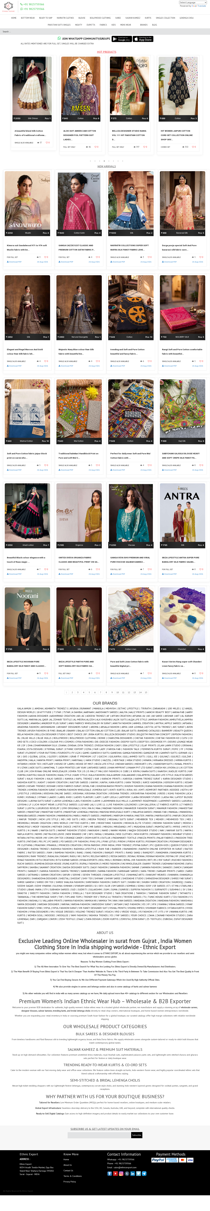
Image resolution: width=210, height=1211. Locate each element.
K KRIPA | (136, 771)
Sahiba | (35, 867)
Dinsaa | (73, 745)
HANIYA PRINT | (46, 760)
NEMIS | (39, 834)
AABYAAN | (90, 712)
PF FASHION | (82, 841)
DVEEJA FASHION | (105, 745)
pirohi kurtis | (136, 841)
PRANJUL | (53, 845)
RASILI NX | (76, 856)
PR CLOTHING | (26, 845)
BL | (19, 737)
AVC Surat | (180, 726)
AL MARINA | (32, 719)
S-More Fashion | (110, 863)
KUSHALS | (32, 797)
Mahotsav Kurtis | (53, 811)
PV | (152, 845)
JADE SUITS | (37, 767)
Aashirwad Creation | (63, 715)
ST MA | (176, 885)
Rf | (177, 856)
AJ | (145, 715)
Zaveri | (54, 919)
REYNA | (170, 856)
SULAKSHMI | (96, 889)
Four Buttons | (48, 752)
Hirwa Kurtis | (184, 760)
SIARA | (189, 882)
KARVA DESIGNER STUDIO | (178, 778)
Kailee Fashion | (48, 774)
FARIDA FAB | (115, 749)
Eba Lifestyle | (132, 745)
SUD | (74, 889)
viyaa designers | (40, 911)
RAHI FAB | (105, 848)
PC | (46, 841)
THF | (61, 896)
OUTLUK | (106, 837)
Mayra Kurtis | (164, 815)
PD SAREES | (67, 841)
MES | (189, 819)
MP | (87, 826)
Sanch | (179, 867)
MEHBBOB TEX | (146, 819)
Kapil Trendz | (85, 778)
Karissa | (129, 778)
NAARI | (36, 830)
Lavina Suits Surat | (41, 800)
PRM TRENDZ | (124, 845)
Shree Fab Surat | (182, 878)
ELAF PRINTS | (150, 745)
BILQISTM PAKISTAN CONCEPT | (154, 734)
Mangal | (174, 811)
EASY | (119, 745)
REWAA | (141, 856)
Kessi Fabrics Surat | (70, 786)
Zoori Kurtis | (111, 919)
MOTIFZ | (78, 826)
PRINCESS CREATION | (71, 845)
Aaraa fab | (179, 712)
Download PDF (15, 262)
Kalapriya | (144, 774)
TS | (145, 896)
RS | (156, 859)
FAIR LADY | (100, 749)
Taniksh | (142, 893)
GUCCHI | (104, 756)
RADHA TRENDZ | (41, 848)
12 (129, 692)
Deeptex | (144, 741)
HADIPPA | (23, 760)
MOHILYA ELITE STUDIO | (138, 822)
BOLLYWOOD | (61, 737)
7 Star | (58, 712)
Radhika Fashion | (62, 848)
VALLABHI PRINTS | (53, 900)
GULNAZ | (165, 756)
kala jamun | (114, 774)
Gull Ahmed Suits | (135, 756)
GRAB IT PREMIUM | (81, 756)
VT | (156, 911)
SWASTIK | (23, 893)
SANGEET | (34, 870)
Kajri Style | (81, 774)
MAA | (99, 808)
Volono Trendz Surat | (90, 911)
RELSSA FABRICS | (101, 856)
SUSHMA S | (176, 889)
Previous (6, 106)
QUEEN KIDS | (163, 845)
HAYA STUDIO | (94, 760)
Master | (140, 815)
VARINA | (66, 904)
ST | (169, 885)
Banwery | (168, 730)
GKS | (26, 756)
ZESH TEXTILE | (68, 919)
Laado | (53, 797)
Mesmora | (24, 822)
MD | (64, 819)
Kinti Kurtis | (118, 789)
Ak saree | (158, 715)
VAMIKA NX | (92, 900)
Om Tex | (60, 837)
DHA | (31, 745)
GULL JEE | (153, 756)
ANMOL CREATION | (144, 723)
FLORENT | (32, 752)
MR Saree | (96, 826)
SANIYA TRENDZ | (71, 870)
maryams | (107, 815)
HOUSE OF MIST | (85, 763)
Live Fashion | (116, 804)
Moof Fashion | (42, 826)
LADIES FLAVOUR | (84, 797)
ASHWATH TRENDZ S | (57, 708)
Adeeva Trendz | (96, 715)
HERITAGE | (120, 760)
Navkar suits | (175, 830)
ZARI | (33, 919)
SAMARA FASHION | (152, 867)
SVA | (190, 889)
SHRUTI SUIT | (120, 882)
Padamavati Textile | (125, 837)
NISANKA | (110, 834)
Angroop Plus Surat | (55, 723)
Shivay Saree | (114, 878)
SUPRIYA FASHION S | (143, 889)
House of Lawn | (65, 763)
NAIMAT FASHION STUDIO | (73, 830)
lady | (99, 797)
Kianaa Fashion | (174, 786)
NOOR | (40, 837)
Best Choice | (76, 734)
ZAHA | (152, 915)
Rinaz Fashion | (26, 859)
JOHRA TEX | (76, 771)
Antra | (160, 723)
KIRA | (130, 789)
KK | (136, 789)
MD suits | (74, 819)
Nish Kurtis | (142, 834)
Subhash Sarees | (60, 889)
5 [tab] (108, 161)
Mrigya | (108, 826)
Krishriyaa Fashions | (144, 793)
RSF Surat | (165, 859)
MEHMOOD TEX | (176, 819)
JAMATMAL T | (51, 767)
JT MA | (99, 771)
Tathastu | (186, 893)
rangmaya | (163, 852)
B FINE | (52, 730)
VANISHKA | (187, 900)
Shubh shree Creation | (157, 882)
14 (140, 692)
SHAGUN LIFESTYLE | (115, 874)
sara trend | (149, 870)
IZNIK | (25, 767)
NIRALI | (100, 834)
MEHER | (161, 819)
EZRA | (89, 749)
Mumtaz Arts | (164, 826)
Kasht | (43, 782)
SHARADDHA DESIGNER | (45, 878)
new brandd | (74, 834)
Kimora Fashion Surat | (42, 789)
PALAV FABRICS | (166, 837)
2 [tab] (95, 161)
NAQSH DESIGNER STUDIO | (144, 830)
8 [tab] (122, 161)
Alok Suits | (121, 719)
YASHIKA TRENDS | (99, 915)
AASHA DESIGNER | (39, 715)
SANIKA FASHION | (50, 870)
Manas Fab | (161, 811)
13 (135, 692)
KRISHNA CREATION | (97, 793)
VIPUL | (48, 907)
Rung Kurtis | (71, 863)
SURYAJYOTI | (162, 889)
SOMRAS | (132, 885)
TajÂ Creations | (125, 893)
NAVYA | (188, 830)
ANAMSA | (36, 723)
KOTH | (185, 789)
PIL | (100, 841)
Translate (201, 5)
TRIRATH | (147, 708)
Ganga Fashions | (133, 752)
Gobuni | (64, 756)
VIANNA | (163, 904)
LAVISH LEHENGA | (63, 800)
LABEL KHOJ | (66, 797)
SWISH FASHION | (62, 893)
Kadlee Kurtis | (178, 771)
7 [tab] (118, 161)
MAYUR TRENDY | (29, 819)
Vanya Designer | (27, 904)
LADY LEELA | (111, 797)
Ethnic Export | (75, 749)
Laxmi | (97, 800)
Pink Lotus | (110, 841)
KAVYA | (104, 782)
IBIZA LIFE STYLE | (105, 763)
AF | (109, 715)
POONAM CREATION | (157, 841)
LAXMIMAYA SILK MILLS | (116, 800)
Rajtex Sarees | (37, 852)
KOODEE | (175, 789)
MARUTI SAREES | (91, 815)
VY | (168, 911)
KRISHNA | (79, 793)
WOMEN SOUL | (36, 915)
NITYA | (31, 837)
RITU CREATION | (45, 859)
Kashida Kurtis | (27, 782)
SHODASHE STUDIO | (134, 878)
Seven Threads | (93, 874)
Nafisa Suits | (49, 830)
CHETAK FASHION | (145, 737)
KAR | (98, 778)
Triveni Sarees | (133, 896)
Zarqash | (43, 919)
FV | (74, 752)
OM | (52, 837)
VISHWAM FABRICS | (157, 907)
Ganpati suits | (169, 752)
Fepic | (176, 749)
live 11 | (102, 804)
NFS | (92, 834)
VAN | (116, 900)
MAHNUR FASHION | (168, 808)
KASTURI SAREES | (80, 782)
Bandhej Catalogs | (150, 730)
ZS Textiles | (155, 919)
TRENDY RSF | (91, 896)
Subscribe (136, 1135)
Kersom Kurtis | (174, 782)
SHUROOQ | (178, 882)
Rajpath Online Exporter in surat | (161, 848)
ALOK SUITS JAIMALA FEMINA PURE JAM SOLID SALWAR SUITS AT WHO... (177, 135)
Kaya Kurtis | (117, 782)
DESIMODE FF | (159, 741)
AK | (149, 715)
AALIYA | (124, 712)
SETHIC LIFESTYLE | (129, 708)
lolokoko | (132, 804)
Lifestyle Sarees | (67, 804)
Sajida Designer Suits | (77, 867)
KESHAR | (52, 786)
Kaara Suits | (149, 771)
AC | (84, 715)
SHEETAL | (65, 878)
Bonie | (103, 737)
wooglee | (64, 915)
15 (146, 692)
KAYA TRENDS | (134, 782)
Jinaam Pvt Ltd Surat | (141, 767)
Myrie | (177, 826)
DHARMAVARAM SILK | (46, 745)
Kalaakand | (129, 774)
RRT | (151, 859)
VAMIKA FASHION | (74, 900)
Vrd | (118, 911)
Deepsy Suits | (130, 741)
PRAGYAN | (41, 845)
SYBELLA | (79, 893)
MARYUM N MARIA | (124, 815)
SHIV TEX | (88, 878)
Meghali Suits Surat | (122, 819)
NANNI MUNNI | (120, 830)
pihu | (93, 841)
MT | (131, 826)
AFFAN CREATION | (122, 715)
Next (206, 106)
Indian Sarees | (125, 763)
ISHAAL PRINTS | (184, 763)
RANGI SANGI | (134, 852)
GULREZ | (176, 756)
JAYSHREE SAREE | (98, 767)
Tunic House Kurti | (160, 896)
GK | (20, 756)
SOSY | (149, 885)
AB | (79, 715)
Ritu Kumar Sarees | (68, 859)
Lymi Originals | (72, 808)
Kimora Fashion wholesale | (75, 789)
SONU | (142, 885)
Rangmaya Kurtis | (181, 852)
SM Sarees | (119, 885)
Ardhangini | (49, 726)
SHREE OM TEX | (46, 882)
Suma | (115, 889)
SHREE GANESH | (27, 882)
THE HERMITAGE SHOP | (44, 896)
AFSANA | (138, 715)
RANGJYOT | (149, 852)
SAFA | (189, 863)
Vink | (40, 907)
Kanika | (70, 778)
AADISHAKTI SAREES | (108, 712)
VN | (53, 911)
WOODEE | (51, 915)
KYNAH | (43, 797)
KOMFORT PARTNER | (158, 789)
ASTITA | (150, 726)
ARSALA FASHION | (111, 726)
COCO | (34, 741)
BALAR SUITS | (130, 730)
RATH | (87, 856)
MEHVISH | (112, 708)
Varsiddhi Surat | (103, 904)
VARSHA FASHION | (81, 904)
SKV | (102, 885)
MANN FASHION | (47, 815)
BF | (86, 734)
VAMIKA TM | (106, 900)
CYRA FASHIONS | (85, 741)
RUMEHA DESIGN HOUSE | (49, 863)
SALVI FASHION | (100, 867)
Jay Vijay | (82, 767)
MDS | (84, 819)
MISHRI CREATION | (42, 822)
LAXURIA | (187, 800)
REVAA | (132, 856)
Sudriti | (83, 889)
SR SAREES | (160, 885)
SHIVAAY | (100, 878)
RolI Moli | (106, 859)
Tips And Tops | (74, 896)
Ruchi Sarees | (26, 863)
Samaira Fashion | (121, 867)
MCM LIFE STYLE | (50, 819)
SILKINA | (58, 885)
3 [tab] (99, 161)
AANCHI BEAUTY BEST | (159, 712)
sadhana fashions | (174, 863)
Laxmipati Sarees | (170, 800)
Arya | (125, 726)
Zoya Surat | (139, 919)
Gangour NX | (152, 752)
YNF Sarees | (123, 915)
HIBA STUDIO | (135, 760)
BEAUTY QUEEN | (183, 730)
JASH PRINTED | (68, 767)
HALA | (33, 760)
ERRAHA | (187, 745)
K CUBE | (126, 771)
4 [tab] (104, 161)
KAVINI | (95, 782)
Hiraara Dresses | (164, 760)
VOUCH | (110, 911)
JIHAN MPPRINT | (117, 767)
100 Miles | (175, 708)
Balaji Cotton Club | (109, 730)
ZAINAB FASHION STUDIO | (171, 915)
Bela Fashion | (26, 734)
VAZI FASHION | (133, 904)
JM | (27, 771)
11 (123, 692)
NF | (86, 834)
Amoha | (40, 708)
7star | (67, 712)
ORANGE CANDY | (75, 837)
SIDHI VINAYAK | (44, 885)
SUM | (107, 889)
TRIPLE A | (105, 896)
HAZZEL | (108, 760)
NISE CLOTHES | (125, 834)
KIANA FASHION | (154, 786)
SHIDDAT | (76, 878)
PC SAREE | (54, 841)
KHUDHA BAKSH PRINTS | (111, 786)
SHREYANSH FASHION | (99, 882)
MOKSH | (188, 822)
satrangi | (34, 874)
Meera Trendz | (98, 819)
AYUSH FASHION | (38, 730)
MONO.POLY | (25, 826)
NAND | (106, 830)
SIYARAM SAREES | (84, 885)
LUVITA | (31, 808)
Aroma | (96, 726)
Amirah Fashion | (159, 719)
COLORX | (43, 741)
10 (118, 692)
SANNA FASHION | (108, 870)
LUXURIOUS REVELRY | (48, 808)
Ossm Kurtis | (93, 837)
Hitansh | (23, 763)
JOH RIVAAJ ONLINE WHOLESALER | (49, 771)
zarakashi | (160, 708)
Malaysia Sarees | (143, 811)
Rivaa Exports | (89, 859)
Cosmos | (70, 741)
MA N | (92, 808)
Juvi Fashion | (112, 771)
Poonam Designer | (181, 841)
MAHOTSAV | (35, 811)
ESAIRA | (22, 749)
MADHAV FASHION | (113, 808)
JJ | (178, 767)
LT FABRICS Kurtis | (168, 804)
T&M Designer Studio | (100, 893)
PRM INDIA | (109, 845)
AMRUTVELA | (177, 719)
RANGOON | (24, 856)
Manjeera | (186, 811)
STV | (47, 889)
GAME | (87, 752)
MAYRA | (150, 815)
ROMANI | (118, 859)
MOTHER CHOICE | (62, 826)
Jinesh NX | (161, 767)
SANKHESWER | (89, 870)
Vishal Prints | (118, 907)
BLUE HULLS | (45, 737)
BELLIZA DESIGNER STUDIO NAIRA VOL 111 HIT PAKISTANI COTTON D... (32, 135)
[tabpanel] (33, 107)
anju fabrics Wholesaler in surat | (91, 723)
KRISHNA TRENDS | (120, 793)
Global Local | (39, 756)
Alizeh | (91, 719)
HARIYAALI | (79, 760)
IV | (19, 767)
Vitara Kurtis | (177, 907)
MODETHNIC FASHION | (110, 822)
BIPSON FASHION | (182, 734)
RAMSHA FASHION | (66, 852)
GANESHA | (117, 752)
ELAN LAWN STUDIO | (170, 745)
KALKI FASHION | (37, 778)
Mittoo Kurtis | (80, 822)
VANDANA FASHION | (169, 900)
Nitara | (22, 837)
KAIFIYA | (32, 774)
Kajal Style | (65, 774)
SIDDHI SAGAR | (26, 885)
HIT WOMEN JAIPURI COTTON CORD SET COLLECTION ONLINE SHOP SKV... (79, 135)
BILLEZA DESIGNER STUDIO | (121, 734)
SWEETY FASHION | (41, 893)
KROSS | (163, 793)
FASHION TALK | (132, 749)
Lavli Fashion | (83, 800)
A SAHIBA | (78, 712)
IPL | (151, 763)
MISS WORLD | (61, 822)
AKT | (178, 715)
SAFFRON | (23, 867)
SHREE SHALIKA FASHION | (71, 882)
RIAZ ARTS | (186, 856)
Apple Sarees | (174, 723)
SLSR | (108, 885)
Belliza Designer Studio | (51, 734)
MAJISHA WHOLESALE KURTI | (116, 811)
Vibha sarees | (177, 904)
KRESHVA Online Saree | (58, 793)
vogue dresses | (66, 911)
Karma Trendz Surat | (149, 778)
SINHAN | (69, 885)
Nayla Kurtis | (26, 834)
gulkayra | (116, 756)
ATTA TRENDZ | (164, 726)
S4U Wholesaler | (132, 863)
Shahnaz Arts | (136, 874)
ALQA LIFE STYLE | (138, 719)
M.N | (85, 808)
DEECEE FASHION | (110, 741)
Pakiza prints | (147, 837)
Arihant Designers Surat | (74, 726)
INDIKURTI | (142, 763)
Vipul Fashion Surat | (65, 907)
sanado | (168, 867)
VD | (144, 904)
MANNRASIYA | (65, 815)
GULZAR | (187, 756)
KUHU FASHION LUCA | (180, 793)
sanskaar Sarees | (129, 870)
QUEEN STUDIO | (180, 845)
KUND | (21, 797)
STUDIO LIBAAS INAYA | (30, 889)
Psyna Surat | (141, 845)
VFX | (155, 904)
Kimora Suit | (101, 789)
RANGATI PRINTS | (115, 852)
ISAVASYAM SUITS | (164, 763)
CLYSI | (186, 737)
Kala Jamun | (25, 708)
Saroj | (181, 870)
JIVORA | (172, 767)
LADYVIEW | (125, 797)
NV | (46, 837)
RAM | (51, 852)
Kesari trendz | (37, 786)
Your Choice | (139, 915)
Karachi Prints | (112, 778)
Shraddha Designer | (159, 878)
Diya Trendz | (86, 745)
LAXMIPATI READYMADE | (144, 800)
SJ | (97, 885)
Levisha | (23, 804)
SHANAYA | (174, 874)
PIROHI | (122, 841)
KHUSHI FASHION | (135, 786)
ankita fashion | (123, 723)
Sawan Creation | (52, 874)
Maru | (77, 815)
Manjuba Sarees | (27, 815)
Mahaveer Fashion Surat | (140, 808)
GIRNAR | (184, 752)
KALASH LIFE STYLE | (163, 774)
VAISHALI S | (36, 900)
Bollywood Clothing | (84, 737)
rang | (81, 852)
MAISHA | (94, 811)
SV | (185, 889)
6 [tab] (113, 161)
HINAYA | (148, 760)
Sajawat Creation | (51, 867)
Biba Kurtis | (97, 734)
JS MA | (91, 771)
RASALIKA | (54, 856)
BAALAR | (62, 730)
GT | (96, 756)
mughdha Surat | (144, 826)
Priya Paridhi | (93, 845)
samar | (136, 867)
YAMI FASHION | (80, 915)
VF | (149, 904)
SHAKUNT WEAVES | (157, 874)
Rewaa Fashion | (156, 856)
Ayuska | (75, 708)
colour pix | (57, 741)
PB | (41, 841)
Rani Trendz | (39, 856)
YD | (112, 915)
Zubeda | (168, 919)
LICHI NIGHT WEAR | (44, 804)
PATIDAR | (33, 841)
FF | (183, 749)
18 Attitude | (45, 712)
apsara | (188, 723)
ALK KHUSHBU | (105, 719)
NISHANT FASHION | (161, 834)
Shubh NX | (135, 882)
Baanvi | (72, 730)
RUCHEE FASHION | (182, 859)
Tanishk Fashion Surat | (163, 893)
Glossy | (53, 756)
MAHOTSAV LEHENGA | (76, 811)
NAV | (163, 830)
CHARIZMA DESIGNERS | (121, 737)
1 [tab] (90, 161)
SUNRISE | (125, 889)
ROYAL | (128, 859)
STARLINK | (186, 885)
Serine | (78, 874)
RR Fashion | (140, 859)
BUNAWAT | (86, 708)
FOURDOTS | (65, 752)
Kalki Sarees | (56, 778)
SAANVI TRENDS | (152, 863)
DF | (25, 745)
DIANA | (63, 745)
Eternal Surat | (55, 749)
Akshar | (169, 715)
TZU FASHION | (180, 896)
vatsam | (119, 904)
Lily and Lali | (88, 804)
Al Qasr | (44, 719)
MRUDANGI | (121, 826)
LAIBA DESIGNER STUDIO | (147, 797)
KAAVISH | (163, 771)
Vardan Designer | (49, 904)
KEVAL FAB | (89, 786)
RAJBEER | (117, 848)
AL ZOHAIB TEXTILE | (62, 719)
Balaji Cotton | (86, 730)
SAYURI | (68, 874)
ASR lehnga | (137, 726)
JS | (85, 771)
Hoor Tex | (36, 763)
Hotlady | (49, 763)
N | (30, 830)
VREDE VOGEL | (130, 911)
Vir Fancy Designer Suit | (94, 907)
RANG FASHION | (95, 852)
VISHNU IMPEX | (137, 907)
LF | (31, 804)
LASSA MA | (168, 797)
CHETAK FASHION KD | (169, 737)
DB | (97, 741)
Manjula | (99, 708)
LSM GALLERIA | (148, 804)
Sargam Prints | (167, 870)
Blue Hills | (30, 737)
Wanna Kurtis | (179, 911)
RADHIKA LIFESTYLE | (86, 848)
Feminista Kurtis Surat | (156, 749)
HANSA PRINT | (63, 760)
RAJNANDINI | (131, 848)
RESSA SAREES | (119, 856)
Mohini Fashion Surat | (168, 822)
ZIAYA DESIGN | (93, 919)
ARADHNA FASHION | (29, 726)
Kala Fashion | (98, 774)
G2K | (79, 752)
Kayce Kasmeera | (153, 782)
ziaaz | (81, 919)
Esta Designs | (36, 749)
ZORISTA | (126, 919)
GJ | (191, 752)
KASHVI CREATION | (59, 782)
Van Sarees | (126, 900)
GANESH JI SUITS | (101, 752)
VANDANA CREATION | (146, 900)
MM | (94, 822)
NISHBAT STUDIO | (183, 834)
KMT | (142, 789)
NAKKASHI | (95, 830)
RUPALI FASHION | (90, 863)
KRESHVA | (38, 793)
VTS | (162, 911)
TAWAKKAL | (24, 896)
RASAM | (65, 856)
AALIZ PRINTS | (138, 712)
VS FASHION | (147, 911)
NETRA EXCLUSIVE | (55, 834)
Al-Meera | (80, 719)
